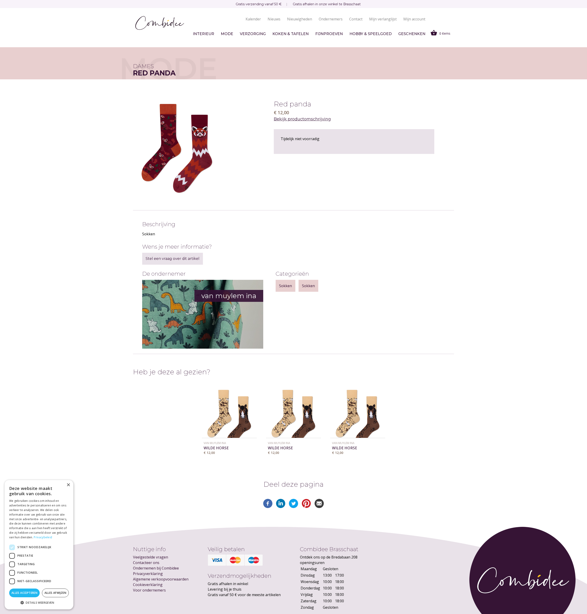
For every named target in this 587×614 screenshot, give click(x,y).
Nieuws (274, 19)
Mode (227, 34)
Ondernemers (331, 19)
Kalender (253, 19)
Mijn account (414, 19)
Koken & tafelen (290, 34)
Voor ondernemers (149, 590)
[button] (39, 602)
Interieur (203, 34)
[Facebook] (267, 506)
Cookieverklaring (148, 584)
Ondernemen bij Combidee (156, 568)
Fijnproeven (329, 34)
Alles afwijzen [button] (55, 593)
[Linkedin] (280, 506)
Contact (356, 19)
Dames (143, 66)
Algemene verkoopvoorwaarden (160, 579)
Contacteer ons (146, 562)
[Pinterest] (306, 506)
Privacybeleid (43, 537)
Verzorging (253, 34)
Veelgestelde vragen (150, 557)
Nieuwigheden (299, 19)
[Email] (319, 506)
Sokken (285, 285)
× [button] (68, 485)
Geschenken (411, 34)
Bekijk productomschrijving (302, 119)
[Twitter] (293, 506)
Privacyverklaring (148, 573)
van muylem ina (215, 443)
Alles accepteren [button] (24, 593)
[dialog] (39, 544)
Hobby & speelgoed (370, 34)
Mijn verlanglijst (383, 19)
